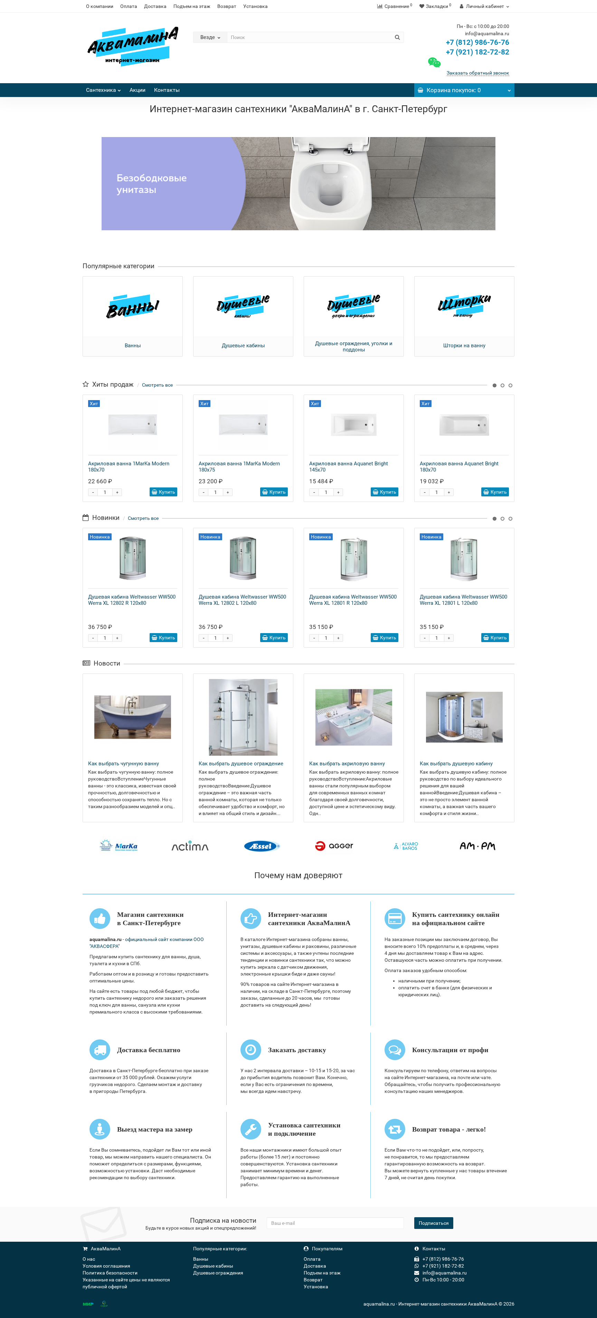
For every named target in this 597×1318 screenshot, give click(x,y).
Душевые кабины (243, 345)
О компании (99, 6)
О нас (89, 1259)
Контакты (167, 90)
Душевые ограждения (218, 1273)
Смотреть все (157, 385)
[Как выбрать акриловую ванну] (353, 717)
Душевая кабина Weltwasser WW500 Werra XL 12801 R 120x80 (353, 600)
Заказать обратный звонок (478, 73)
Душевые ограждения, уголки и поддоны (353, 346)
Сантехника (101, 90)
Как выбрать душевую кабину (456, 763)
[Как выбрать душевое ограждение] (243, 717)
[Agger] (334, 846)
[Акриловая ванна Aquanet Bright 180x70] (464, 425)
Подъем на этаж (191, 6)
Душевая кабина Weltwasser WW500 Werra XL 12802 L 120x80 (242, 600)
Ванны (133, 345)
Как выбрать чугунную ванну (123, 763)
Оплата (128, 6)
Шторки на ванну (464, 345)
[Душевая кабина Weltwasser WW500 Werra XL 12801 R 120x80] (353, 558)
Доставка (155, 6)
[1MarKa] (119, 846)
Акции (137, 90)
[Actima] (190, 846)
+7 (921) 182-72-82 (476, 52)
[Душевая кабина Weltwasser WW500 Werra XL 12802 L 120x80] (243, 558)
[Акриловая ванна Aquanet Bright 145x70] (353, 425)
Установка (255, 6)
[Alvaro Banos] (406, 846)
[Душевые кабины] (243, 306)
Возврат (226, 6)
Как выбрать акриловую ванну (347, 763)
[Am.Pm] (478, 846)
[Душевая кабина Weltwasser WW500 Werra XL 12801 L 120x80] (464, 558)
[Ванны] (132, 306)
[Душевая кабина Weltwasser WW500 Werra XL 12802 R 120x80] (132, 558)
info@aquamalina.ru (444, 1273)
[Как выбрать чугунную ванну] (132, 717)
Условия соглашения (106, 1266)
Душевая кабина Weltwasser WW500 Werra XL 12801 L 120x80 (463, 600)
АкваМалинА (105, 1248)
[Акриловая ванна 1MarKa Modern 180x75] (243, 425)
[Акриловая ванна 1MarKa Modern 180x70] (132, 425)
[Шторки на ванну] (464, 306)
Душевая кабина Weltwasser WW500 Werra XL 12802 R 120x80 (132, 600)
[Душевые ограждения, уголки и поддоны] (353, 306)
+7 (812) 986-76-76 (477, 42)
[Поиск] (397, 37)
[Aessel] (262, 846)
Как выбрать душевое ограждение (241, 763)
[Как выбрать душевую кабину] (464, 717)
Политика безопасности (110, 1273)
